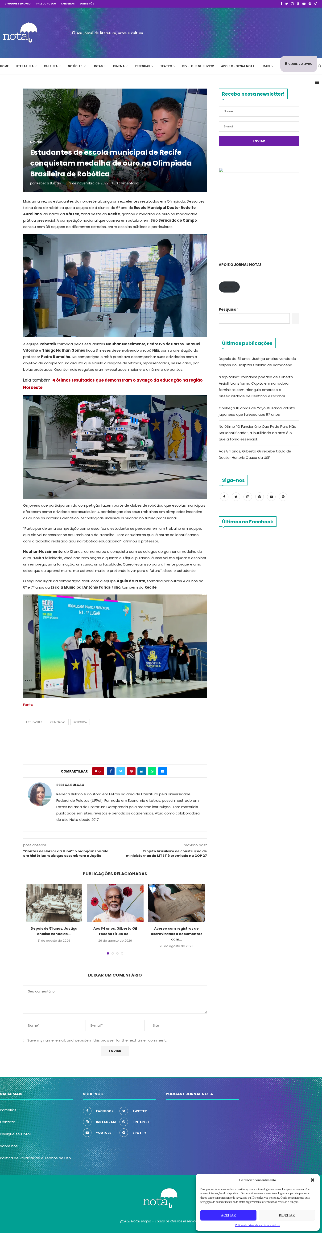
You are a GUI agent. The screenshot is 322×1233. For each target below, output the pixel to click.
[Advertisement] (251, 32)
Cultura (51, 66)
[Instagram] (292, 4)
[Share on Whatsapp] (152, 771)
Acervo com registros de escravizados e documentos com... (176, 934)
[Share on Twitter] (120, 771)
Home (4, 66)
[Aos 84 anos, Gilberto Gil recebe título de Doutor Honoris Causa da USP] (115, 903)
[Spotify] (310, 4)
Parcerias (68, 3)
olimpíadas (58, 722)
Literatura (25, 66)
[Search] (319, 66)
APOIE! (229, 287)
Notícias (75, 66)
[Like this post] (99, 771)
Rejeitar (287, 1215)
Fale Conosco (46, 3)
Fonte (28, 704)
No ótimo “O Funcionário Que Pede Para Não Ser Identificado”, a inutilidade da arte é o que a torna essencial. (257, 433)
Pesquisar (228, 309)
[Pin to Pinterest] (131, 771)
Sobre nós (86, 3)
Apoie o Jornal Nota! (238, 66)
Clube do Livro (300, 64)
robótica (80, 722)
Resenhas (142, 66)
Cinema (119, 66)
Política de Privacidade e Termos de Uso (35, 1158)
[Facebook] (281, 4)
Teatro (166, 66)
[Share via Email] (162, 771)
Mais (266, 66)
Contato (7, 1121)
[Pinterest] (298, 4)
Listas (98, 66)
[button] (312, 1180)
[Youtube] (303, 4)
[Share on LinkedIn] (141, 771)
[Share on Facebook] (111, 771)
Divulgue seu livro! (18, 3)
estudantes (34, 722)
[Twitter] (286, 4)
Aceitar (228, 1215)
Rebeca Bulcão (49, 183)
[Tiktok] (315, 4)
